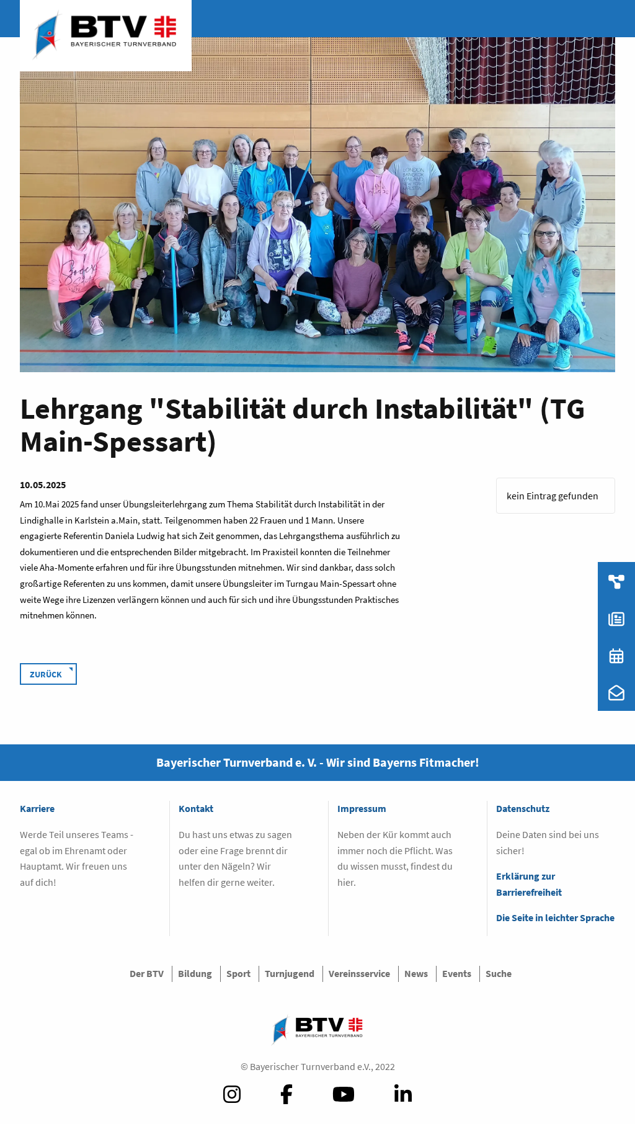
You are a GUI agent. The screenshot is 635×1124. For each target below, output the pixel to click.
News (416, 973)
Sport (238, 973)
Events (456, 973)
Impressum (361, 808)
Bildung (195, 973)
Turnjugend (289, 973)
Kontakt (196, 808)
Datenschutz (522, 808)
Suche (499, 973)
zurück (46, 674)
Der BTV (147, 973)
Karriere (37, 808)
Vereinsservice (359, 973)
